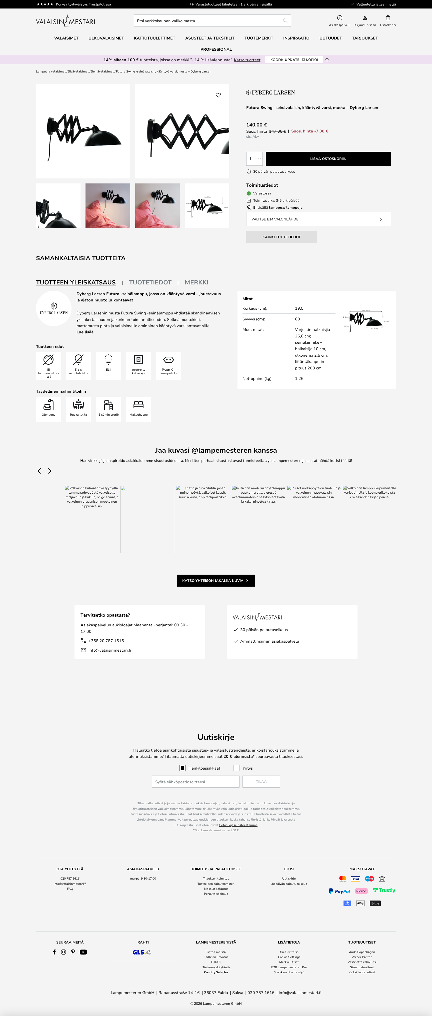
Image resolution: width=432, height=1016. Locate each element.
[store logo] (66, 20)
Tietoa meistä (216, 952)
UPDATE (294, 59)
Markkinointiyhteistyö (289, 972)
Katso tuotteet (247, 59)
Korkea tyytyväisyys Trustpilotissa (83, 4)
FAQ (70, 889)
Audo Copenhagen (362, 952)
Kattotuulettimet (154, 38)
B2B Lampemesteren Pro (289, 967)
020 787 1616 (70, 878)
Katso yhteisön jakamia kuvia (213, 580)
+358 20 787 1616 (106, 640)
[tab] (79, 282)
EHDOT (216, 962)
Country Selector (216, 972)
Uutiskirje (289, 878)
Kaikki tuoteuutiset (362, 972)
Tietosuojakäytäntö (216, 967)
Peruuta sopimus (216, 894)
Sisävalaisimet (78, 71)
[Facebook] (54, 952)
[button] (58, 205)
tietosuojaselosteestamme (238, 825)
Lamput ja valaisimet (51, 71)
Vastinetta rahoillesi (362, 962)
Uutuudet (331, 38)
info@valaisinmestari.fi (109, 650)
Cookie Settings (289, 957)
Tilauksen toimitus (216, 878)
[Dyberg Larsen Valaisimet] (271, 92)
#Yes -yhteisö (289, 952)
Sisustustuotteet (362, 967)
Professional (216, 49)
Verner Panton (362, 957)
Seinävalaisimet (102, 71)
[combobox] (212, 20)
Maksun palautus (216, 889)
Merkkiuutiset (289, 962)
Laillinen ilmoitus (216, 957)
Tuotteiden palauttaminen (216, 884)
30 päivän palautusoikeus (289, 884)
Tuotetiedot (150, 282)
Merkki (196, 282)
